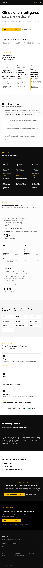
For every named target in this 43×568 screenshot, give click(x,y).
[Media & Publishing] (21, 325)
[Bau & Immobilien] (8, 321)
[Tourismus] (8, 325)
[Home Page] (5, 2)
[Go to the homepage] (5, 536)
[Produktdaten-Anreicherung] (7, 176)
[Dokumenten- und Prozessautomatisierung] (21, 176)
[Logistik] (35, 325)
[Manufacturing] (35, 317)
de (34, 2)
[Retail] (8, 317)
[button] (40, 2)
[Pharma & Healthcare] (21, 317)
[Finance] (8, 330)
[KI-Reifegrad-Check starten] (14, 494)
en (36, 2)
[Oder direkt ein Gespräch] (32, 494)
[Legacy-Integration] (36, 176)
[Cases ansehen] (26, 29)
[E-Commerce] (21, 321)
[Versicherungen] (35, 321)
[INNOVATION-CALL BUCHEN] (11, 29)
